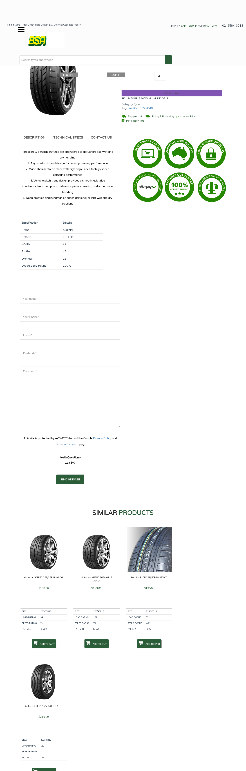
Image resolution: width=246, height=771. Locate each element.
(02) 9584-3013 (232, 25)
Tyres (137, 104)
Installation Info (135, 120)
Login (69, 75)
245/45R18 (135, 108)
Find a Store (13, 24)
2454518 (147, 108)
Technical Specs (68, 137)
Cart (116, 75)
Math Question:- (70, 457)
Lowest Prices (188, 116)
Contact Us (101, 137)
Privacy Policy (102, 438)
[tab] (34, 137)
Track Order (28, 24)
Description (34, 137)
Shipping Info (136, 116)
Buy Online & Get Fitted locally (65, 24)
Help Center (41, 24)
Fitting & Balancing (163, 116)
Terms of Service (66, 444)
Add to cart (171, 93)
